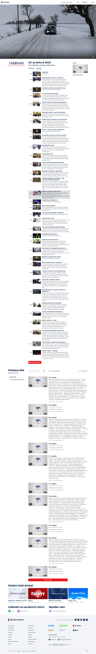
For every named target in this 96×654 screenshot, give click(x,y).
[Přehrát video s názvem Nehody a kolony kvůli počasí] (48, 31)
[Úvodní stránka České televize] (16, 620)
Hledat (78, 2)
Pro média (30, 625)
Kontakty (30, 643)
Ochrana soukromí (26, 651)
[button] (48, 32)
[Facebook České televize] (78, 620)
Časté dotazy (31, 641)
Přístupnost (33, 651)
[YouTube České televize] (81, 620)
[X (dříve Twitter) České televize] (84, 620)
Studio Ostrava (31, 632)
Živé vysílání (11, 628)
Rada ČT (30, 634)
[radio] (16, 377)
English (18, 651)
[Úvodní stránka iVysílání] (6, 2)
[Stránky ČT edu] (75, 630)
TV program (11, 625)
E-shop (10, 639)
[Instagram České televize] (75, 620)
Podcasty (10, 634)
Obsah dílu (31, 68)
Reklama (30, 628)
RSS (87, 651)
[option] (56, 645)
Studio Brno (31, 630)
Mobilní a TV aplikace (13, 641)
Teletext (10, 632)
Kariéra (30, 637)
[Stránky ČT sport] (63, 626)
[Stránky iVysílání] (77, 626)
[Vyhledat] (44, 371)
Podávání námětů (32, 639)
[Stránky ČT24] (51, 626)
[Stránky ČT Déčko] (51, 630)
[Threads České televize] (87, 620)
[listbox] (61, 645)
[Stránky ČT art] (62, 630)
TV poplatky (11, 630)
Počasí (9, 637)
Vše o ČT (10, 643)
